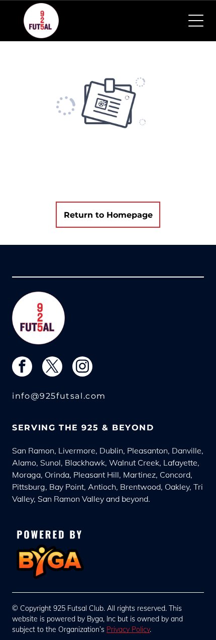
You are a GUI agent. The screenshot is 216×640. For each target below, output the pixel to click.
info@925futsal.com (59, 396)
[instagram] (82, 367)
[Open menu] (195, 20)
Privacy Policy (128, 629)
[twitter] (52, 367)
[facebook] (22, 367)
